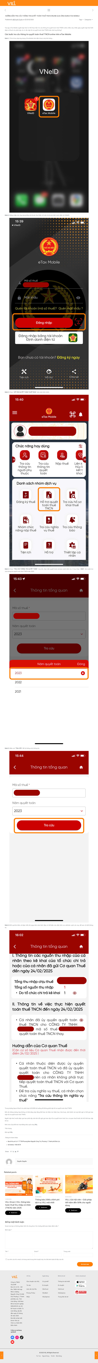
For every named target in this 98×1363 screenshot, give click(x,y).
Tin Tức (38, 1356)
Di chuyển (45, 1285)
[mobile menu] (95, 3)
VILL (36, 1124)
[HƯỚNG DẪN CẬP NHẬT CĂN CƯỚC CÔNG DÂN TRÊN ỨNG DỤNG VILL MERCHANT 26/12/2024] (1, 1355)
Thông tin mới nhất (64, 1281)
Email (36, 1251)
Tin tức (29, 1285)
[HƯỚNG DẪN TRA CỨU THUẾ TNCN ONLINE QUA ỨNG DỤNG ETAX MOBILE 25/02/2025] (96, 1355)
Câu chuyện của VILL (33, 1281)
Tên (7, 1251)
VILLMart (45, 1293)
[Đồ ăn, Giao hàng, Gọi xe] (11, 3)
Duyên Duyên (19, 19)
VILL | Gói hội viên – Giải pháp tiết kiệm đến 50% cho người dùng (78, 1202)
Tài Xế (52, 1356)
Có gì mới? (45, 1281)
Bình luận (8, 1230)
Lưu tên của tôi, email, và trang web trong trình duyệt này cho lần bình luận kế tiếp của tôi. (35, 1259)
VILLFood (45, 1289)
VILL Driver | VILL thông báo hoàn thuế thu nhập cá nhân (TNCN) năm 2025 (18, 1205)
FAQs (28, 1297)
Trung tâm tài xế (63, 1297)
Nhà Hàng (59, 1356)
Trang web (67, 1251)
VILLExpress (46, 1297)
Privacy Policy (31, 1293)
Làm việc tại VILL (32, 1289)
